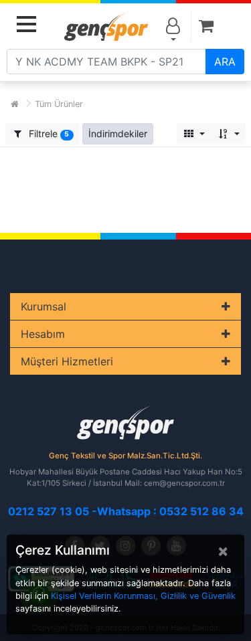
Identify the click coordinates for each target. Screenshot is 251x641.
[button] (117, 133)
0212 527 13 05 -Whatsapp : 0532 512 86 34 (126, 511)
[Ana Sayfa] (15, 104)
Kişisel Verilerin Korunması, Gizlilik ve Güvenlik (143, 596)
